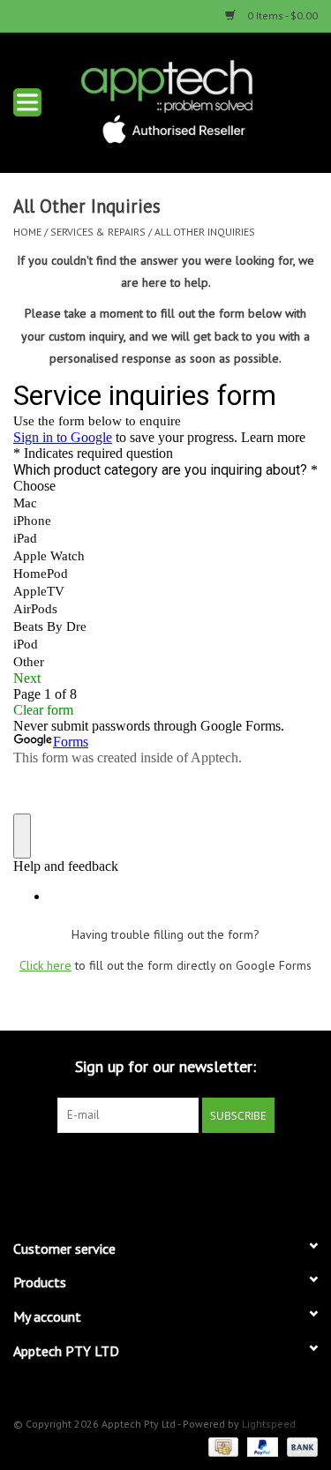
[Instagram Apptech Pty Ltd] (182, 1169)
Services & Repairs (98, 231)
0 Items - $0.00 (281, 15)
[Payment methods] (221, 1445)
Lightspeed (269, 1423)
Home (27, 231)
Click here (45, 965)
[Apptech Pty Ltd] (193, 101)
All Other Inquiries (204, 231)
